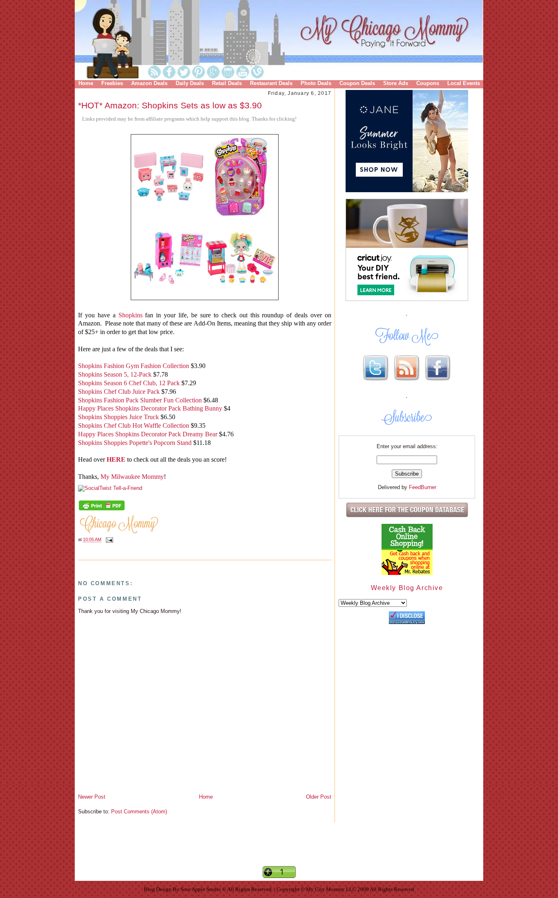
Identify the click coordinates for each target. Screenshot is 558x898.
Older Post (318, 797)
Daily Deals (190, 83)
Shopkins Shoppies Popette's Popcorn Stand (135, 442)
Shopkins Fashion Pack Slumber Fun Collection (140, 400)
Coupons (427, 83)
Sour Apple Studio (201, 889)
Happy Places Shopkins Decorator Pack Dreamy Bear (147, 434)
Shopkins (130, 315)
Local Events (463, 83)
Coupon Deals (357, 83)
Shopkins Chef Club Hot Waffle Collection (133, 425)
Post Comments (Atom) (139, 811)
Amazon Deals (149, 83)
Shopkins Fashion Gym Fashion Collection (133, 365)
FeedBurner (422, 487)
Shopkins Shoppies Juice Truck (118, 416)
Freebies (112, 83)
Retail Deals (227, 83)
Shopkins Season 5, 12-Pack (115, 374)
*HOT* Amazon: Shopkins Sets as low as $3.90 (170, 105)
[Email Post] (108, 539)
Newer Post (91, 797)
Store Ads (395, 83)
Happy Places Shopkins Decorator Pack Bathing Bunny (150, 408)
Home (85, 83)
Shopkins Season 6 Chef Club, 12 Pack (129, 382)
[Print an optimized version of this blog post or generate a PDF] (101, 509)
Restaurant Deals (271, 83)
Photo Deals (316, 83)
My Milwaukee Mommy (132, 476)
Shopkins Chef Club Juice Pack (119, 391)
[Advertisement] (279, 851)
